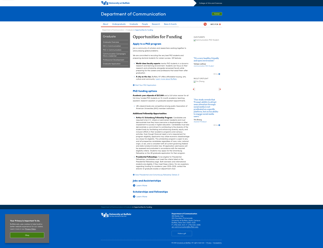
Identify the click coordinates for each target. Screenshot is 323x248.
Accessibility (217, 243)
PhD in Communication (112, 50)
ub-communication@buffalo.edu (185, 227)
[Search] (205, 24)
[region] (27, 228)
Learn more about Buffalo (166, 79)
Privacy (208, 243)
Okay (27, 235)
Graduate (129, 30)
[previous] (193, 89)
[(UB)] (149, 3)
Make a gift (182, 233)
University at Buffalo (184, 243)
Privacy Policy (30, 229)
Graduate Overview (111, 42)
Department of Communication (133, 14)
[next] (220, 89)
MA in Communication (112, 46)
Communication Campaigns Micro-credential (114, 55)
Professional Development (113, 60)
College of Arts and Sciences (210, 3)
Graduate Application (111, 64)
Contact (217, 14)
